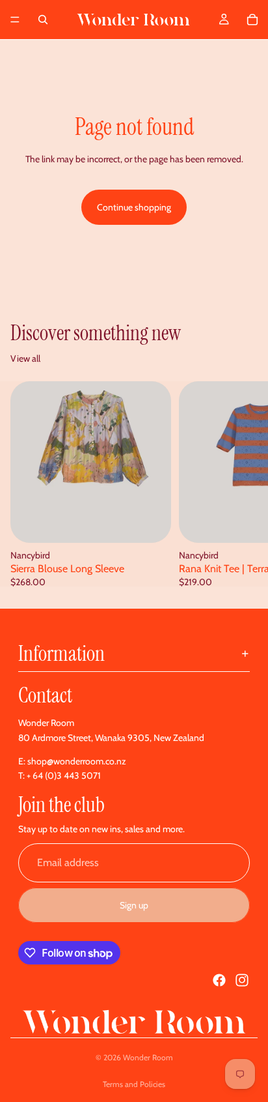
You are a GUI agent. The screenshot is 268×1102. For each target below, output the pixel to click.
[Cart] (252, 19)
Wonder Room (148, 1057)
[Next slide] (243, 484)
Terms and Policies (134, 1084)
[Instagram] (242, 980)
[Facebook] (219, 980)
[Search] (43, 19)
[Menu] (15, 20)
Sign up (134, 905)
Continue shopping (134, 207)
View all (25, 358)
